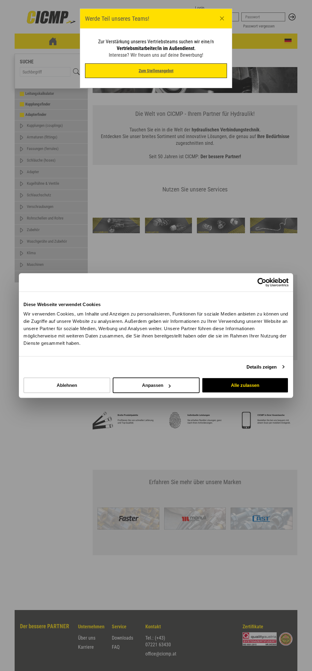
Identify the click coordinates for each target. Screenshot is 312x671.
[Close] (222, 18)
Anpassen (152, 385)
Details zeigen (261, 366)
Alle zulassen (245, 385)
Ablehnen (67, 385)
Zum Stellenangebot (156, 70)
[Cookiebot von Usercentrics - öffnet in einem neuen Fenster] (262, 282)
